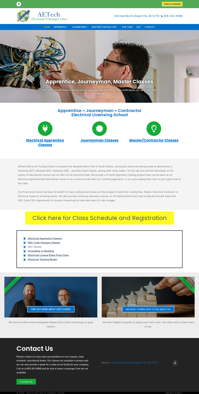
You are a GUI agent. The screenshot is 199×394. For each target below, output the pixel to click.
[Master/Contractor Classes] (154, 128)
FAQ (138, 27)
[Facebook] (18, 4)
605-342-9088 (173, 16)
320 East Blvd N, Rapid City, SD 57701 (136, 16)
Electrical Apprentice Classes (45, 142)
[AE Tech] (42, 16)
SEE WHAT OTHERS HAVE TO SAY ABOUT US (148, 309)
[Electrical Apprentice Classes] (45, 128)
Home (47, 27)
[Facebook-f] (175, 363)
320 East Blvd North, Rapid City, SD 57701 (134, 362)
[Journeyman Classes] (99, 128)
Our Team (127, 27)
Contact (150, 27)
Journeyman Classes (99, 140)
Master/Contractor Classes (153, 140)
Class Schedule (172, 4)
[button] (67, 26)
